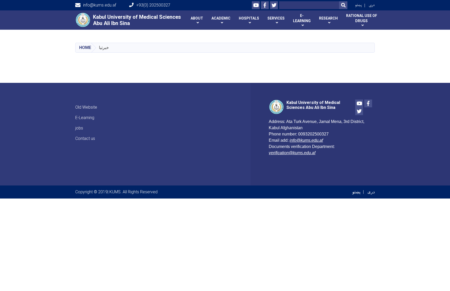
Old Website (86, 107)
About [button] (197, 18)
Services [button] (276, 18)
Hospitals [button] (249, 18)
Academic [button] (220, 18)
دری (372, 5)
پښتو (358, 5)
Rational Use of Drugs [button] (361, 18)
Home (85, 47)
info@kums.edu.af (99, 5)
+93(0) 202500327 (153, 5)
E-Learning (84, 117)
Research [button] (328, 18)
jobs (79, 128)
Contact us (85, 138)
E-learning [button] (302, 18)
